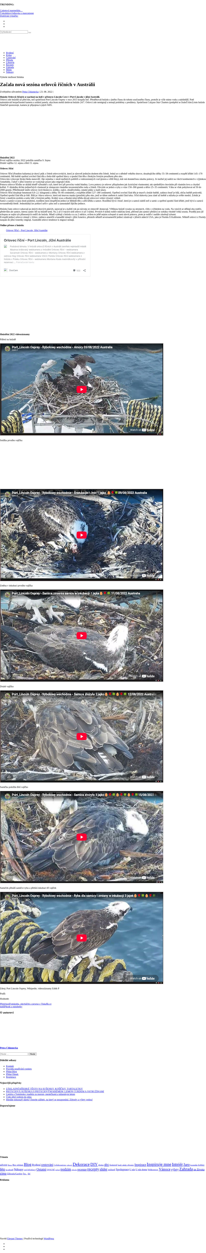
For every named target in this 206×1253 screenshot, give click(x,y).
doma (101, 1165)
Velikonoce (153, 1169)
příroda (74, 1170)
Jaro (186, 1164)
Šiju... (25, 1174)
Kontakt (10, 1066)
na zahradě (9, 1170)
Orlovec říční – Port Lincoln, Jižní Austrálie (27, 230)
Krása (9, 55)
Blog (27, 1164)
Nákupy (10, 72)
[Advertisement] (103, 130)
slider (103, 1169)
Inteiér (177, 1164)
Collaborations (60, 1165)
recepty (93, 1169)
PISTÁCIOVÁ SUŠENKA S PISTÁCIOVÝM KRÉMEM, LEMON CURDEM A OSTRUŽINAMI (55, 1091)
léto (2, 1169)
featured (113, 1165)
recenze (82, 1169)
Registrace (11, 1077)
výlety (175, 1169)
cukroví (69, 1165)
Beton (10, 1165)
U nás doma (141, 1169)
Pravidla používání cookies (19, 1069)
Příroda (9, 60)
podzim (65, 1169)
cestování (47, 1164)
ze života (198, 1169)
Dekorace (81, 1164)
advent (3, 1164)
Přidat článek (12, 1074)
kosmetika (194, 1165)
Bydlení (10, 52)
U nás (132, 1169)
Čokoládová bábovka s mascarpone (17, 13)
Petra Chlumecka (30, 91)
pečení (57, 1170)
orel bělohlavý (30, 1170)
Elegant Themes (15, 1238)
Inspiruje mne (159, 1164)
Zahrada (10, 67)
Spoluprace (122, 1169)
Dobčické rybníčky (9, 16)
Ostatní (41, 1169)
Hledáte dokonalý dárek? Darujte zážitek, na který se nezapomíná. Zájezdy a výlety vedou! (49, 1099)
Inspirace (140, 1164)
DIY (94, 1164)
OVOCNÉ (51, 1170)
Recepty (10, 65)
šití (29, 1174)
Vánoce (164, 1169)
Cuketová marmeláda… (11, 10)
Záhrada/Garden (14, 1174)
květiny (201, 1165)
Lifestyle (10, 62)
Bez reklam (18, 1165)
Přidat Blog (11, 1071)
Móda (9, 69)
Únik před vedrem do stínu (19, 1097)
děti (106, 1164)
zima (3, 1173)
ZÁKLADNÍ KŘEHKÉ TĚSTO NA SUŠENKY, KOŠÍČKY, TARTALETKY (44, 1088)
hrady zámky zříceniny (126, 1165)
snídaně (111, 1169)
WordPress (49, 1238)
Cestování (11, 57)
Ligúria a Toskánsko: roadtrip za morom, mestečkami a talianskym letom (40, 1094)
